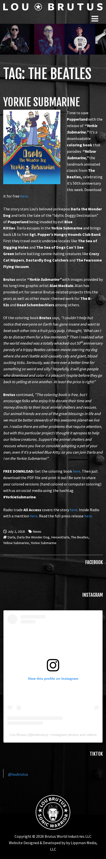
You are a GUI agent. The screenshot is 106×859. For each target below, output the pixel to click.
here (24, 196)
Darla (11, 537)
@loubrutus (18, 774)
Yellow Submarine (16, 543)
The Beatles (79, 537)
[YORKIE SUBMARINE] (31, 112)
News (37, 531)
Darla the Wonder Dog (33, 537)
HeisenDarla (60, 537)
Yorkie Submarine (43, 543)
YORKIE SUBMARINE (41, 102)
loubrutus (39, 735)
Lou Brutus (18, 735)
